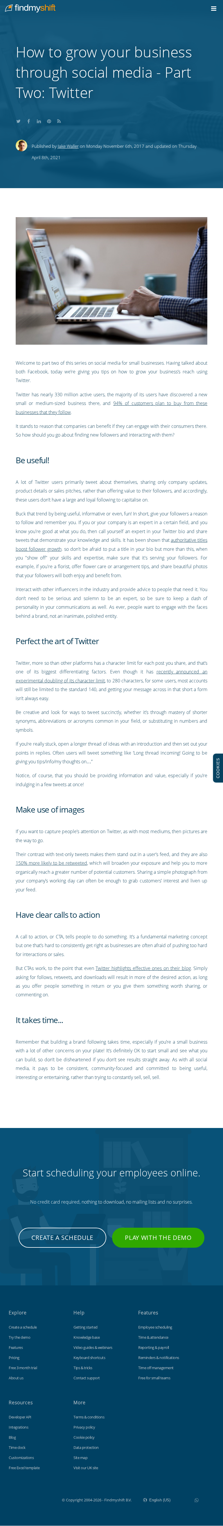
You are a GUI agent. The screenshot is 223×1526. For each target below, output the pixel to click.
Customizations (21, 1457)
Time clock (17, 1447)
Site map (80, 1457)
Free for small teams (154, 1377)
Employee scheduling (155, 1327)
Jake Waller (68, 146)
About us (16, 1377)
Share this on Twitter (18, 120)
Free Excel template (24, 1467)
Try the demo (19, 1337)
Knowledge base (86, 1337)
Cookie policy (84, 1437)
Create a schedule (62, 1237)
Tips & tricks (82, 1367)
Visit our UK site (85, 1467)
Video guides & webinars (92, 1347)
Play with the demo (158, 1237)
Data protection (86, 1447)
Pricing (14, 1357)
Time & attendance (153, 1337)
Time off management (156, 1367)
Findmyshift (32, 1499)
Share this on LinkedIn (39, 120)
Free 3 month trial (23, 1367)
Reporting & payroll (153, 1347)
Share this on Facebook (28, 120)
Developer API (20, 1417)
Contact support (86, 1377)
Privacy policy (84, 1427)
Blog (12, 1437)
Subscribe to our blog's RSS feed (59, 120)
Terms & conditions (88, 1417)
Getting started (85, 1327)
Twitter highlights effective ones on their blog (143, 968)
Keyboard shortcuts (89, 1357)
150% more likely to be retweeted (51, 863)
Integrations (18, 1427)
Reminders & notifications (158, 1357)
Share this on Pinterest (49, 120)
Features (16, 1347)
